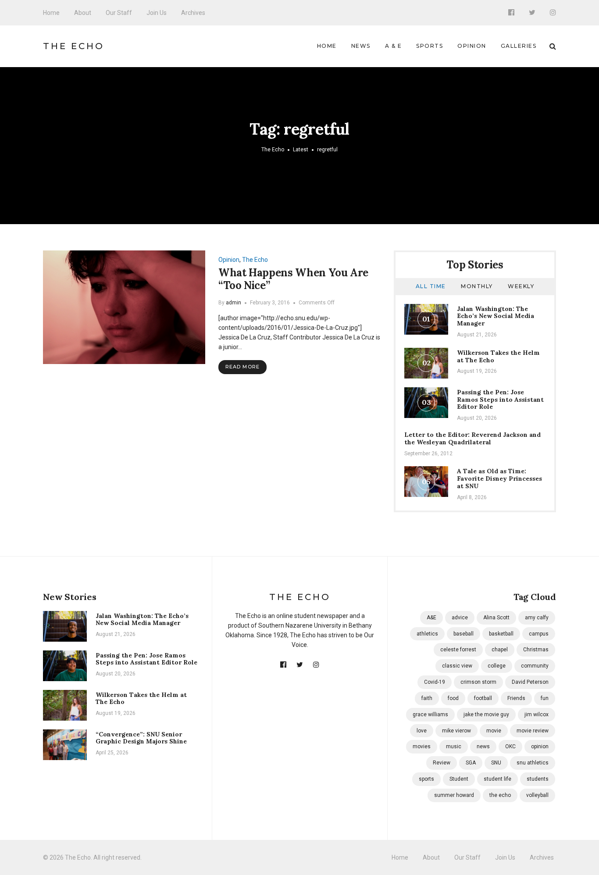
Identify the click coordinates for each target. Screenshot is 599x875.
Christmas (536, 649)
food (453, 698)
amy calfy (537, 617)
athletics (427, 634)
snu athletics (533, 763)
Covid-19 (434, 682)
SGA (471, 763)
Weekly (521, 286)
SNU (496, 763)
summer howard (454, 795)
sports (426, 779)
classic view (457, 666)
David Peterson (530, 682)
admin (233, 303)
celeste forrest (458, 649)
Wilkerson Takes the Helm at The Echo (498, 356)
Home (51, 12)
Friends (516, 698)
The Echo (73, 46)
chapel (500, 649)
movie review (533, 731)
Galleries (519, 46)
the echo (500, 795)
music (453, 746)
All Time (431, 286)
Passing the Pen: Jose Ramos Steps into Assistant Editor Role (500, 399)
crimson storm (478, 682)
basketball (501, 634)
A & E (393, 46)
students (538, 779)
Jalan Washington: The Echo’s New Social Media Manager (495, 316)
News (361, 46)
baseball (463, 634)
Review (441, 763)
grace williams (430, 714)
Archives (193, 12)
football (483, 698)
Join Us (156, 12)
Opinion (471, 46)
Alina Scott (496, 617)
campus (539, 634)
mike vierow (456, 731)
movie (493, 731)
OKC (510, 746)
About (82, 12)
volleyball (537, 795)
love (422, 731)
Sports (429, 46)
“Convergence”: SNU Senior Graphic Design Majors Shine (141, 738)
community (535, 666)
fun (545, 698)
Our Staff (119, 12)
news (483, 746)
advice (460, 617)
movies (422, 746)
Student (458, 779)
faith (426, 698)
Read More (242, 367)
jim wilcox (536, 714)
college (497, 666)
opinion (540, 746)
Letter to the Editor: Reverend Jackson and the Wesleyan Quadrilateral (472, 438)
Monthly (477, 286)
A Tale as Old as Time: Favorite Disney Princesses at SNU (499, 478)
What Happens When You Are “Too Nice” (293, 279)
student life (497, 779)
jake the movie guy (486, 714)
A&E (431, 617)
